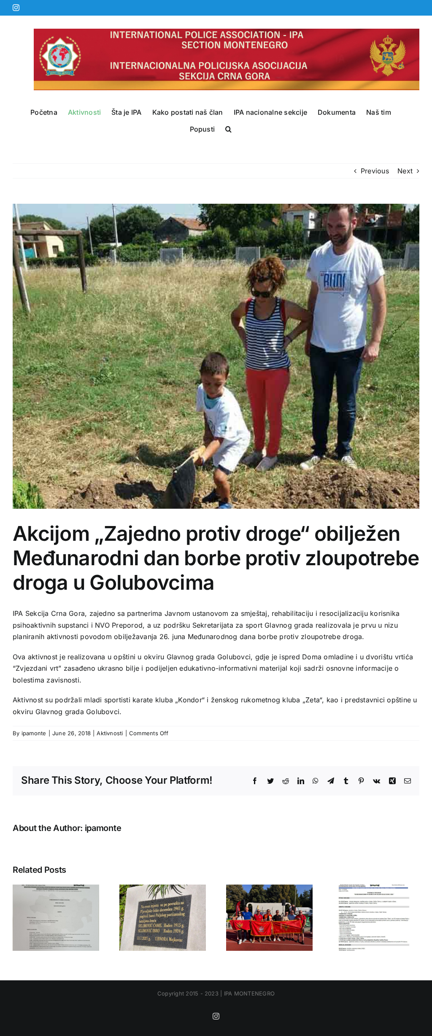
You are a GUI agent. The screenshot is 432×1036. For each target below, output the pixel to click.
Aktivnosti (110, 733)
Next (405, 171)
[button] (228, 129)
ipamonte (34, 733)
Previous (375, 171)
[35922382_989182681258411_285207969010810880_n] (216, 356)
